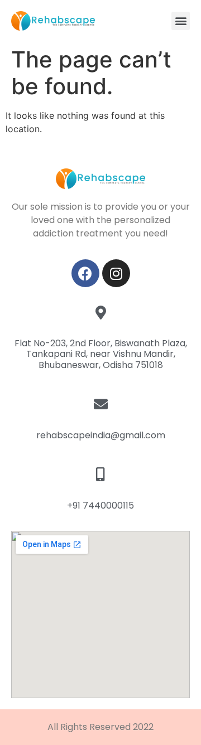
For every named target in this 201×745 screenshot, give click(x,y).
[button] (180, 21)
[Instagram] (116, 273)
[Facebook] (85, 273)
